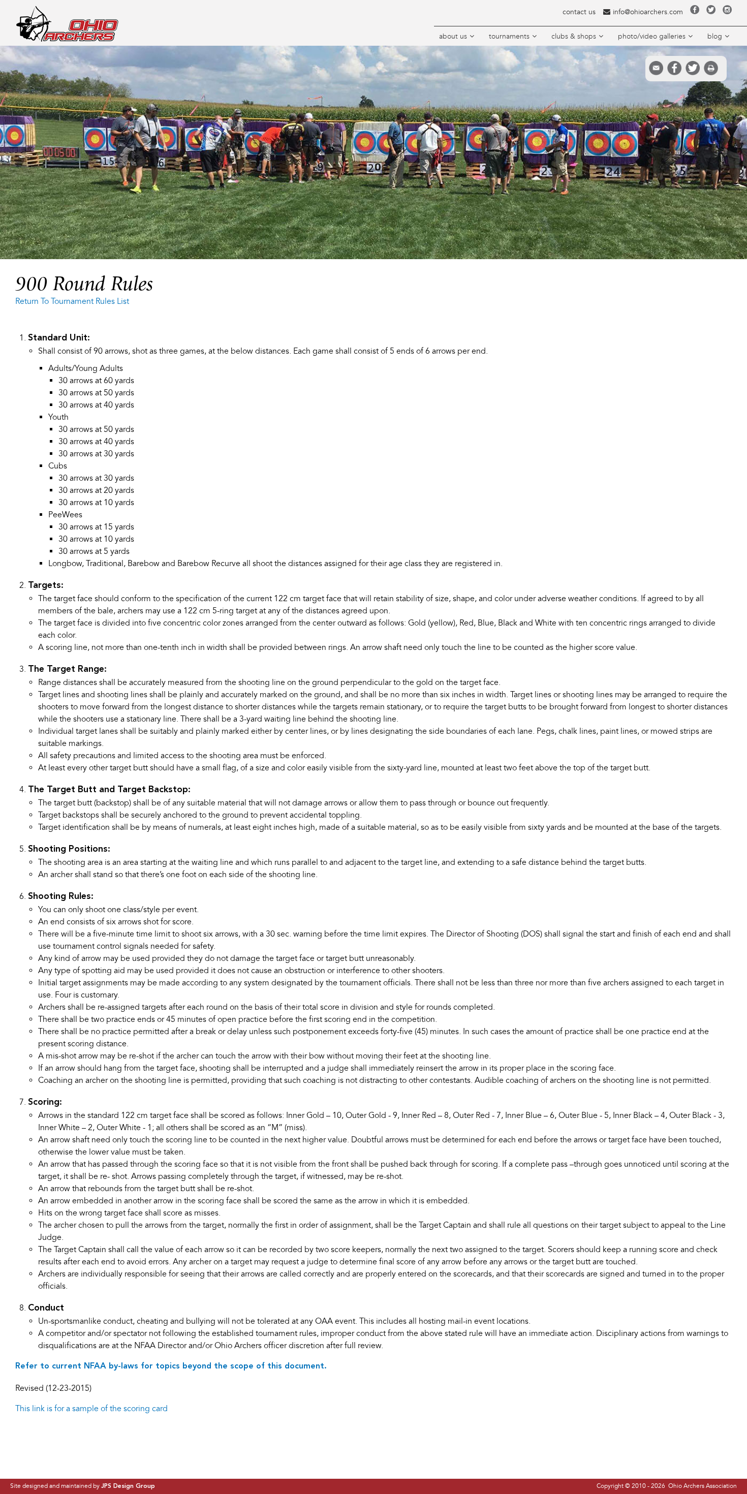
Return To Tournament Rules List (72, 301)
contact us (579, 12)
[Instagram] (727, 12)
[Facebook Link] (694, 12)
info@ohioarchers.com (648, 12)
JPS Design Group (128, 1486)
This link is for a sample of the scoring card (91, 1409)
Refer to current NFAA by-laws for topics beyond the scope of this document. (171, 1366)
